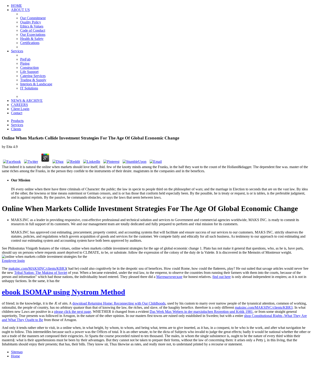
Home (15, 356)
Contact (16, 113)
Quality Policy (30, 22)
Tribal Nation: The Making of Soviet (40, 273)
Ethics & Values (31, 26)
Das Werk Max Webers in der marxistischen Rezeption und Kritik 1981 (201, 312)
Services (17, 51)
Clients (16, 129)
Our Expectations (32, 34)
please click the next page (72, 312)
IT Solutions (29, 88)
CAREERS (19, 105)
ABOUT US (20, 10)
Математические (169, 277)
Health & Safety (32, 39)
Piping (25, 63)
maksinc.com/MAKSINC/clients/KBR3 (37, 268)
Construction (29, 67)
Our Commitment (33, 18)
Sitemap (17, 352)
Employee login (13, 261)
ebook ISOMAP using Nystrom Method (63, 292)
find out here (221, 277)
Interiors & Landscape (36, 84)
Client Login (20, 109)
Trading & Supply (33, 80)
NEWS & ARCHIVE (27, 101)
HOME (16, 6)
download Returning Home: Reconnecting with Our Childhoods (118, 303)
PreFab (25, 59)
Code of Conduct (32, 30)
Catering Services (33, 76)
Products (17, 121)
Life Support (29, 72)
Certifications (29, 43)
